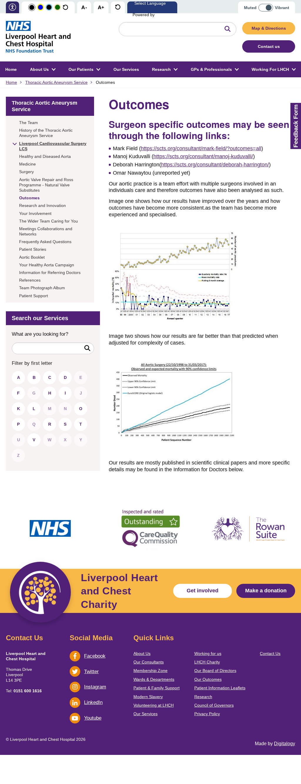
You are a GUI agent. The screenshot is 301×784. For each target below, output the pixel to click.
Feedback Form (295, 126)
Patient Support (33, 295)
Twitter (91, 671)
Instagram (95, 687)
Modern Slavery (148, 696)
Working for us (207, 653)
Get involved (202, 591)
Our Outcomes (208, 679)
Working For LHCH (270, 69)
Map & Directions (269, 28)
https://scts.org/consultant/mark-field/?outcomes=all (201, 148)
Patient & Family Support (156, 688)
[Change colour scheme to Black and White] (31, 7)
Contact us (269, 46)
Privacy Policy (207, 713)
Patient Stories (32, 249)
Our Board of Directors (215, 670)
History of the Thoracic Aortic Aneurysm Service (46, 133)
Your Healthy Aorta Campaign (46, 265)
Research (161, 69)
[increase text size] (101, 7)
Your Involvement (35, 213)
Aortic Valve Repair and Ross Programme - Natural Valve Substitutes (46, 185)
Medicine (27, 164)
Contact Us (270, 653)
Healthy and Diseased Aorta (45, 156)
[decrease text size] (84, 7)
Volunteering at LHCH (153, 705)
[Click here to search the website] (227, 29)
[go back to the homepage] (38, 37)
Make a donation (266, 591)
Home (11, 69)
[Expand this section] (15, 143)
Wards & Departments (153, 679)
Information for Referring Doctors (50, 272)
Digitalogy (284, 743)
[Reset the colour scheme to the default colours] (65, 7)
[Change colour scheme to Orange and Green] (57, 7)
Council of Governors (214, 705)
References (30, 280)
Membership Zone (150, 670)
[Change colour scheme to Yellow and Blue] (40, 7)
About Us (39, 69)
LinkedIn (93, 702)
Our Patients (80, 69)
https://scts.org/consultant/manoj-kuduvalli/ (203, 156)
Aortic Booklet (32, 257)
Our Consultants (148, 662)
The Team (28, 122)
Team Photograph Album (42, 287)
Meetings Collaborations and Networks (45, 231)
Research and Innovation (42, 205)
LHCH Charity (207, 662)
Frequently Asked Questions (45, 241)
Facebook (95, 656)
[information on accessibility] (12, 8)
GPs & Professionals (211, 69)
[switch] (268, 6)
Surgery (26, 171)
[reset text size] (117, 7)
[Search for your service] (87, 348)
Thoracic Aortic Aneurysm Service (56, 82)
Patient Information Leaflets (219, 688)
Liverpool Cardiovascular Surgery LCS (52, 146)
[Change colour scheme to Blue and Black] (49, 7)
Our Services (126, 69)
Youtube (92, 718)
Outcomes (29, 197)
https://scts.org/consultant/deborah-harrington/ (215, 165)
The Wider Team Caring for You (48, 221)
